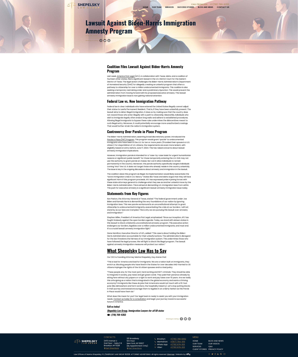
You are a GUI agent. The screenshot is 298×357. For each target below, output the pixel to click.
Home (145, 7)
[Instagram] (208, 354)
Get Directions (112, 348)
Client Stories (200, 349)
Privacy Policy (215, 349)
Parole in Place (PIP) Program (120, 139)
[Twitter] (211, 354)
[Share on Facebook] (100, 40)
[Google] (220, 354)
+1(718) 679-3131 (177, 344)
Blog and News (205, 7)
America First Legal (126, 76)
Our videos (214, 343)
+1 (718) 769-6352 (219, 4)
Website (179, 354)
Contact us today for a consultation (129, 299)
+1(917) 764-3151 (177, 341)
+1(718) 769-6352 (178, 339)
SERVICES (169, 7)
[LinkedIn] (217, 354)
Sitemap (170, 354)
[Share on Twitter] (104, 40)
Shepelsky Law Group (117, 310)
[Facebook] (214, 354)
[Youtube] (223, 354)
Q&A (210, 346)
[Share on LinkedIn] (108, 40)
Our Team (156, 7)
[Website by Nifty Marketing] (188, 354)
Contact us (223, 7)
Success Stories (185, 7)
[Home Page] (83, 8)
